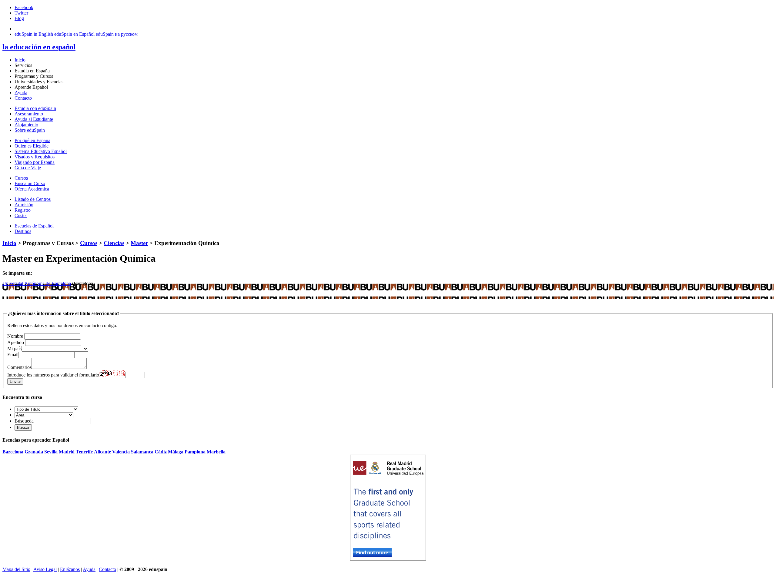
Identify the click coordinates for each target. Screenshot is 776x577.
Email (12, 354)
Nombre (15, 336)
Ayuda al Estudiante (34, 119)
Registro (23, 210)
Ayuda (21, 92)
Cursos (21, 178)
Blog (19, 18)
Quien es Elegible (31, 145)
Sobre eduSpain (30, 130)
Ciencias (114, 243)
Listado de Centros (33, 199)
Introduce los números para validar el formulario (53, 374)
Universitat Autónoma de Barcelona (36, 283)
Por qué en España (32, 140)
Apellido (15, 342)
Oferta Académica (32, 188)
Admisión (24, 204)
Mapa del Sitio (16, 569)
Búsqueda (24, 420)
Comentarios (19, 367)
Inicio (20, 59)
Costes (21, 215)
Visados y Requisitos (35, 156)
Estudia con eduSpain (35, 108)
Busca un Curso (30, 183)
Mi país (14, 348)
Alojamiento (26, 124)
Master (139, 243)
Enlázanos (70, 569)
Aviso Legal (45, 569)
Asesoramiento (29, 113)
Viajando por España (35, 162)
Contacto (23, 98)
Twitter (21, 12)
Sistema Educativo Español (41, 151)
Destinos (23, 231)
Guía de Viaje (28, 167)
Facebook (24, 7)
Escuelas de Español (34, 225)
